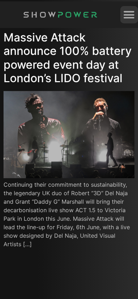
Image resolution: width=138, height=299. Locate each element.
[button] (129, 15)
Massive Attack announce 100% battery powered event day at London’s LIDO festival (68, 57)
